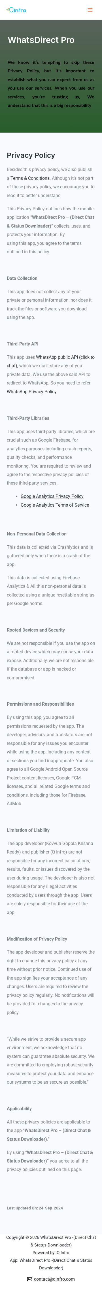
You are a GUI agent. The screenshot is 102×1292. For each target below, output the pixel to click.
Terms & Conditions (30, 178)
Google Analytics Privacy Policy (52, 496)
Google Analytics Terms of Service (55, 505)
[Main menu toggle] (90, 10)
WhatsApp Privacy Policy (32, 391)
